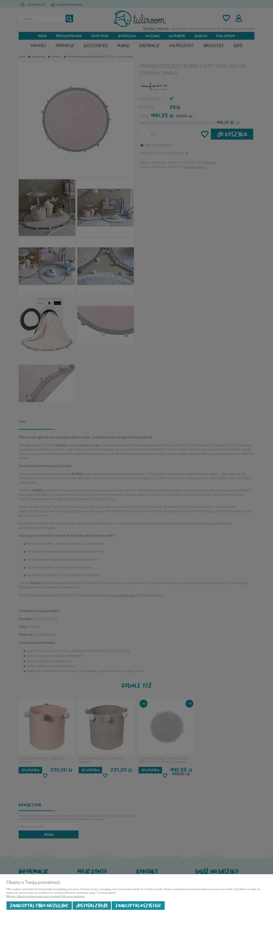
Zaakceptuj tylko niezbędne (39, 905)
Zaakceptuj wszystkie (138, 905)
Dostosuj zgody (92, 905)
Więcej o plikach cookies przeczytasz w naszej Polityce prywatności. (45, 896)
